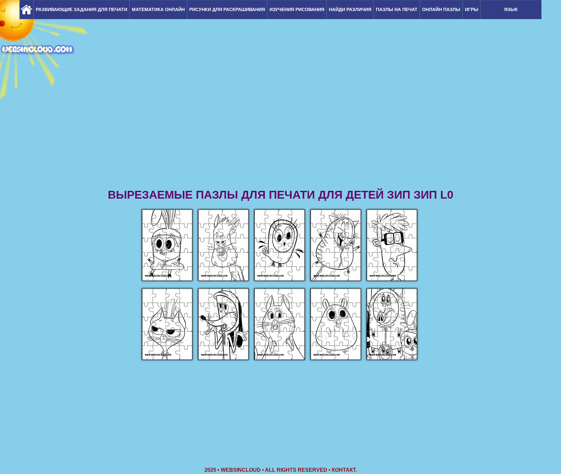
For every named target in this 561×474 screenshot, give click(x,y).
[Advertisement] (280, 136)
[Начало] (26, 10)
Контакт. (344, 470)
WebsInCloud (241, 470)
